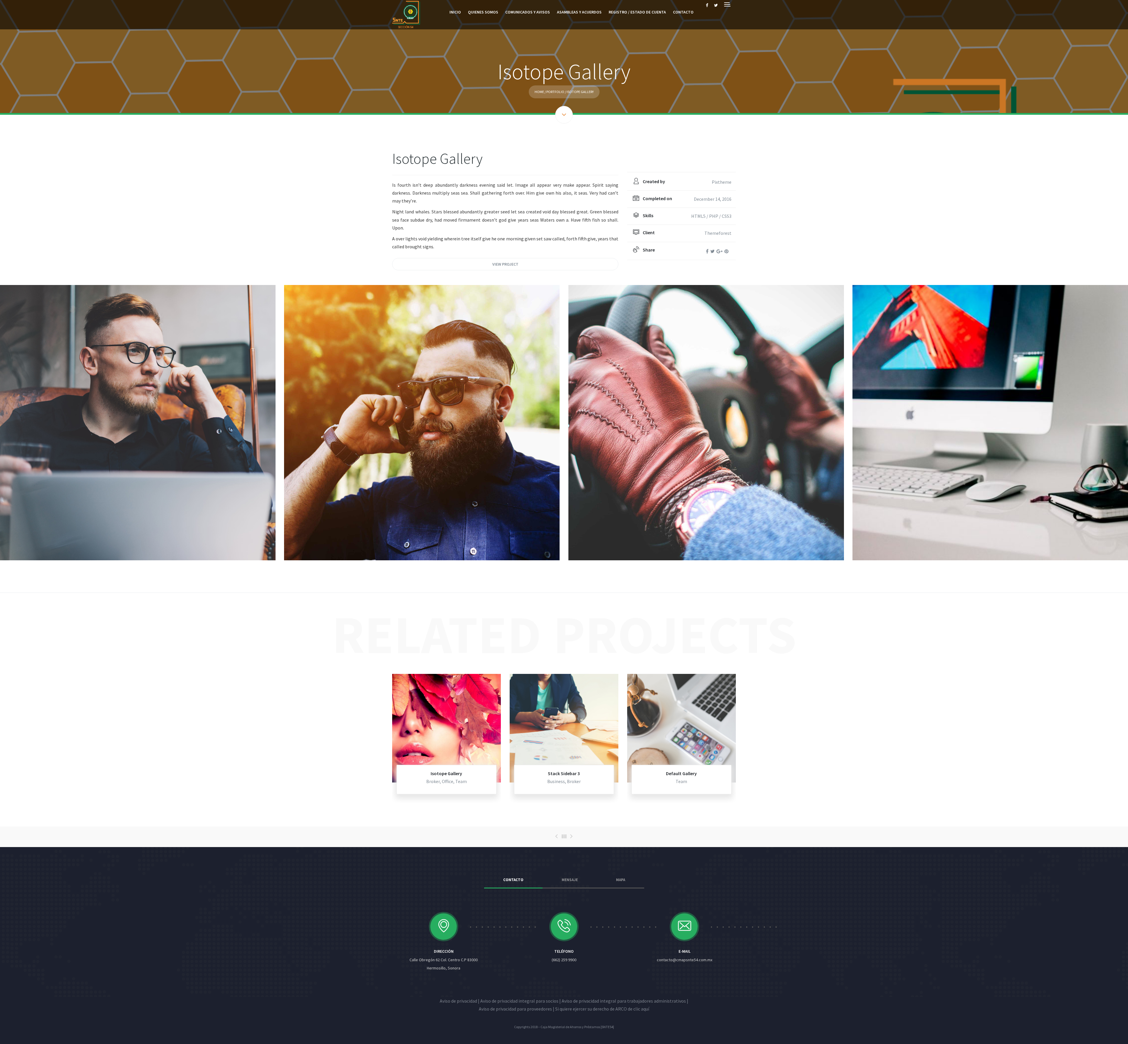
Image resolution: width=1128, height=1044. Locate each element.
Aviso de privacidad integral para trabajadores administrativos (624, 1001)
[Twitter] (712, 251)
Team (461, 781)
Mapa (620, 879)
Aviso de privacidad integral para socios (519, 1001)
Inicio (455, 12)
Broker (433, 781)
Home (539, 92)
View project (505, 264)
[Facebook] (707, 251)
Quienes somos (483, 12)
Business (556, 781)
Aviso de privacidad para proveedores (515, 1009)
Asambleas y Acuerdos (579, 12)
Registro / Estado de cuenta (637, 12)
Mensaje (570, 879)
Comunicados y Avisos (527, 12)
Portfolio (555, 92)
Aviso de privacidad (458, 1001)
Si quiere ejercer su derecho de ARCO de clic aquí (602, 1009)
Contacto (683, 12)
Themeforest (717, 233)
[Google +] (719, 251)
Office (447, 781)
